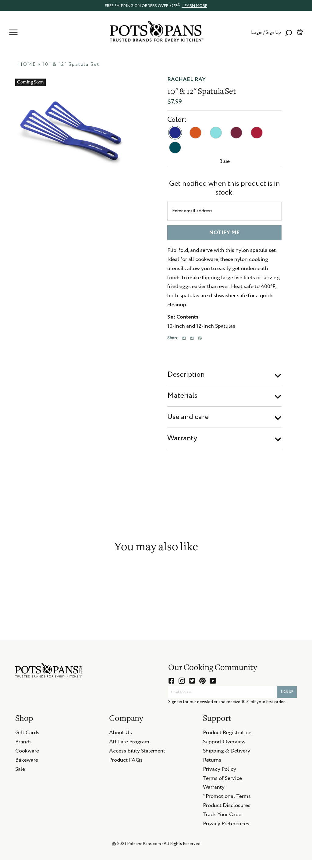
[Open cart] (299, 32)
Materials (182, 395)
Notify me (224, 232)
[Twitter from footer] (192, 681)
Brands (23, 743)
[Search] (288, 32)
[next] (129, 129)
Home (27, 64)
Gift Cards (27, 734)
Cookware (27, 752)
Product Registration (227, 734)
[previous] (10, 129)
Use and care (188, 417)
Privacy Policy (219, 770)
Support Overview (224, 743)
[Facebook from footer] (171, 681)
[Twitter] (192, 338)
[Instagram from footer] (182, 681)
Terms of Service (222, 779)
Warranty (182, 438)
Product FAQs (126, 761)
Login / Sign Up (266, 32)
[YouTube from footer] (213, 681)
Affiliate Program (129, 743)
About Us (120, 734)
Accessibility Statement (137, 752)
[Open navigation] (13, 32)
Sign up (287, 691)
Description (186, 374)
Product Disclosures (226, 806)
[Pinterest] (200, 338)
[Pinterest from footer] (202, 681)
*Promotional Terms (227, 797)
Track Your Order (223, 815)
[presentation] (156, 5)
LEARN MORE (194, 6)
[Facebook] (184, 338)
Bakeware (26, 761)
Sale (20, 770)
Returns (212, 761)
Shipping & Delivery (226, 752)
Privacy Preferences (226, 825)
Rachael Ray (186, 79)
